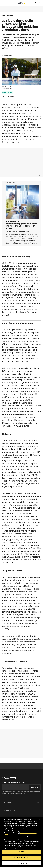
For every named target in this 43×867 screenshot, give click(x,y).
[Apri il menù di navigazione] (3, 3)
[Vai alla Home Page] (21, 3)
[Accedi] (40, 3)
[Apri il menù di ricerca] (36, 3)
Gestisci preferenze (21, 863)
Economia (10, 15)
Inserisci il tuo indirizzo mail (13, 783)
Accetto (21, 852)
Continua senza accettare (21, 857)
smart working (7, 92)
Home (3, 15)
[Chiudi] (40, 820)
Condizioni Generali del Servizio (15, 793)
